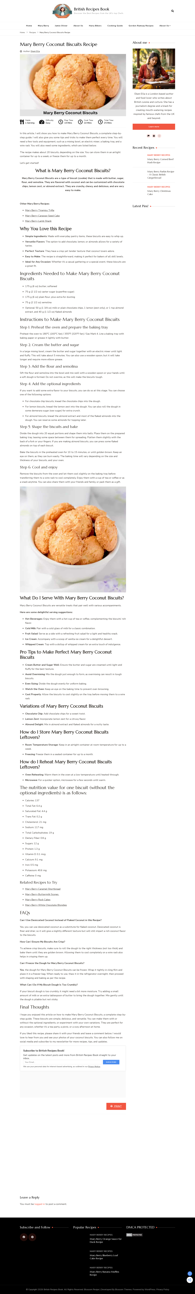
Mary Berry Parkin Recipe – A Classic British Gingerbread (160, 174)
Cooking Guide (115, 25)
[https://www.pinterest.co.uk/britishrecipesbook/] (32, 1237)
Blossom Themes (123, 1289)
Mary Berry (43, 25)
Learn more (154, 126)
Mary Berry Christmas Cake (159, 192)
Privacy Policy (162, 1289)
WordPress (150, 1289)
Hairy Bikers (95, 25)
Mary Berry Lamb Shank (38, 221)
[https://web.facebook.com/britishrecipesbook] (24, 1237)
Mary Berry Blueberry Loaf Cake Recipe (104, 1257)
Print (117, 1106)
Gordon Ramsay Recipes (141, 25)
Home (29, 25)
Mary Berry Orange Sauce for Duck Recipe (106, 1240)
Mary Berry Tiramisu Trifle (39, 210)
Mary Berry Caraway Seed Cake (42, 215)
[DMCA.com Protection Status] (134, 1235)
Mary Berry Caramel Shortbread (42, 889)
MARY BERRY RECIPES (158, 155)
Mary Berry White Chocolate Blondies (46, 905)
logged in (39, 1204)
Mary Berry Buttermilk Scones (42, 894)
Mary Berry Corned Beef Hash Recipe (160, 161)
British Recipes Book (91, 9)
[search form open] (172, 11)
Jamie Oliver (61, 25)
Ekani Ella (35, 51)
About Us (78, 25)
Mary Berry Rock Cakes (37, 899)
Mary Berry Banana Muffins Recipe (104, 1273)
